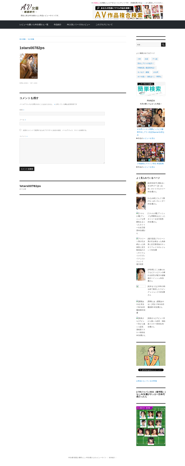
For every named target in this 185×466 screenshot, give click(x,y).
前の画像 (23, 39)
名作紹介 (112, 457)
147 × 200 (33, 83)
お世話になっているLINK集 (146, 381)
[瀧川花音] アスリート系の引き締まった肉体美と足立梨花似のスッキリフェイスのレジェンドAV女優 (156, 244)
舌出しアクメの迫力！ (146, 63)
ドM (139, 59)
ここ (144, 3)
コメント (23, 136)
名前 (22, 110)
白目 (146, 59)
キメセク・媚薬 (143, 72)
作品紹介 (57, 25)
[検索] (163, 45)
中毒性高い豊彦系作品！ (147, 68)
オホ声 (155, 72)
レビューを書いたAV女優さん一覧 (34, 25)
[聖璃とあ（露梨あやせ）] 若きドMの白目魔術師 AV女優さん (156, 304)
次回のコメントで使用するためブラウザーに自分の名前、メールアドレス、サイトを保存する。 (55, 130)
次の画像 (31, 39)
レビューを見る (149, 138)
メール (23, 120)
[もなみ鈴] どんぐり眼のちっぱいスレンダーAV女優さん (156, 201)
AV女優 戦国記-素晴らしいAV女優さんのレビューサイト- (87, 457)
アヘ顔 (154, 59)
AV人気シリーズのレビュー (78, 25)
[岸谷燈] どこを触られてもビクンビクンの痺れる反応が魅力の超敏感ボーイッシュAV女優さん (156, 275)
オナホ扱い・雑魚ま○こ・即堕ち (149, 77)
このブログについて (104, 25)
